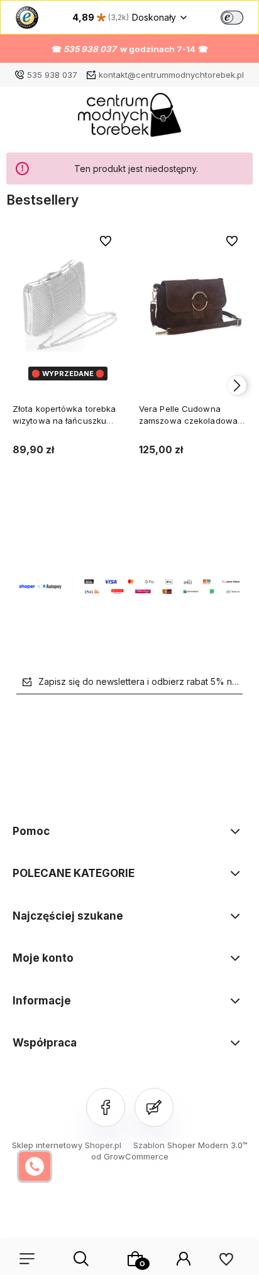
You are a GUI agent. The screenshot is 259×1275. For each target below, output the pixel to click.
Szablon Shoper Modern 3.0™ (190, 1145)
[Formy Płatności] (129, 586)
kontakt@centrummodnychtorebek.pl (171, 75)
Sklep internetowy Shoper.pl (66, 1145)
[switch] (232, 17)
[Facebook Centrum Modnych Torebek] (105, 1107)
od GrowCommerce (129, 1156)
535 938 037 (52, 75)
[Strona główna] (130, 118)
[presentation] (22, 385)
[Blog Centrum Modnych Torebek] (154, 1107)
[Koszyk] (135, 1258)
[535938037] (34, 1166)
